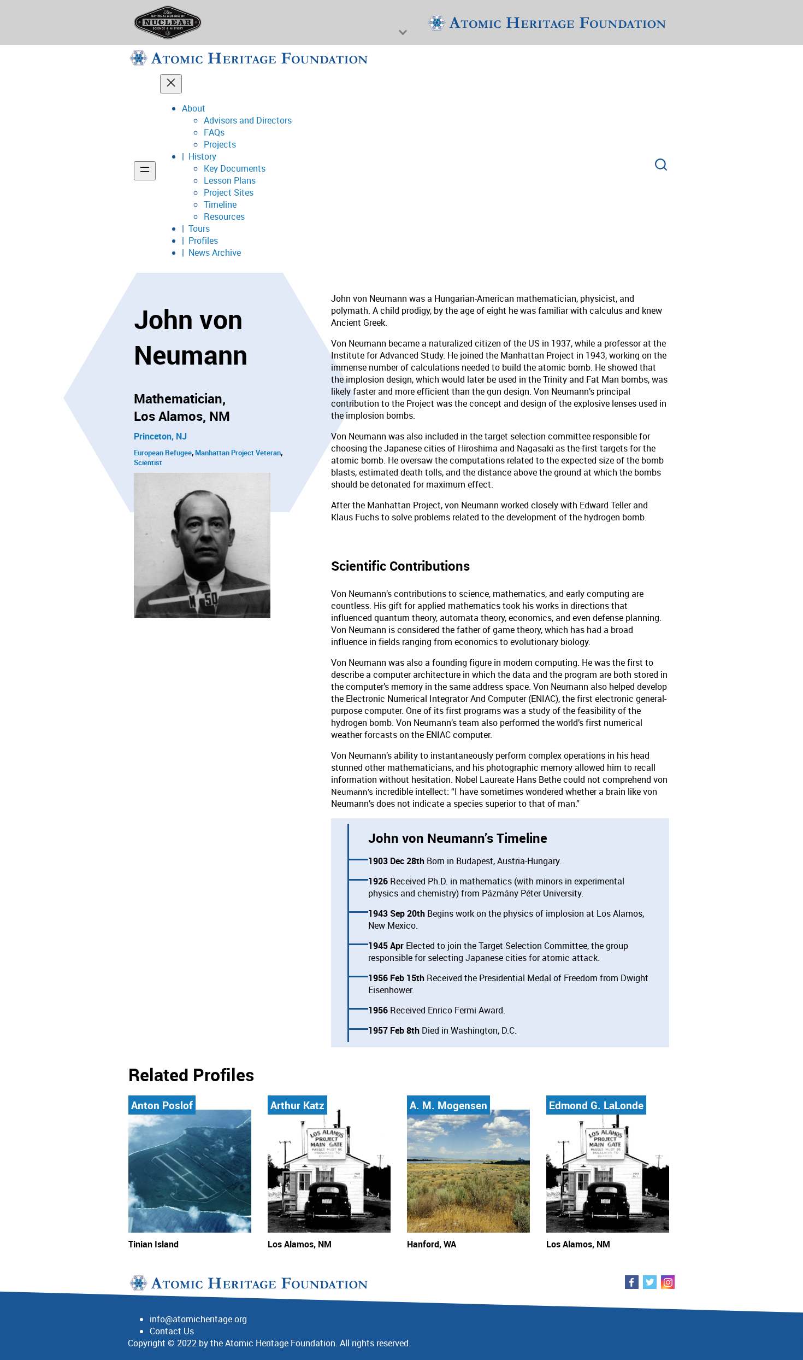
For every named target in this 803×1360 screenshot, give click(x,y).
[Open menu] (145, 170)
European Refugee (163, 453)
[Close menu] (171, 83)
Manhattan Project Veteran (238, 453)
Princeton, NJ (160, 436)
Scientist (148, 462)
